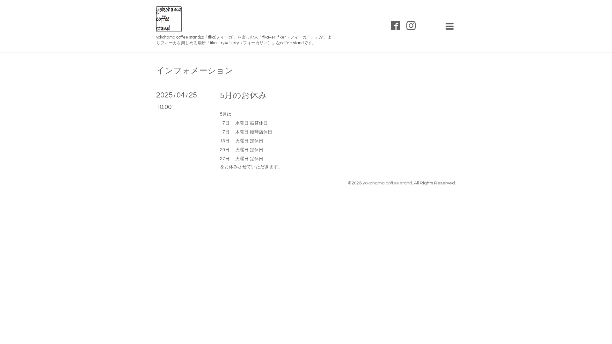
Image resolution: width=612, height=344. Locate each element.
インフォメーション (194, 71)
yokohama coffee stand (387, 183)
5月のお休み (243, 95)
